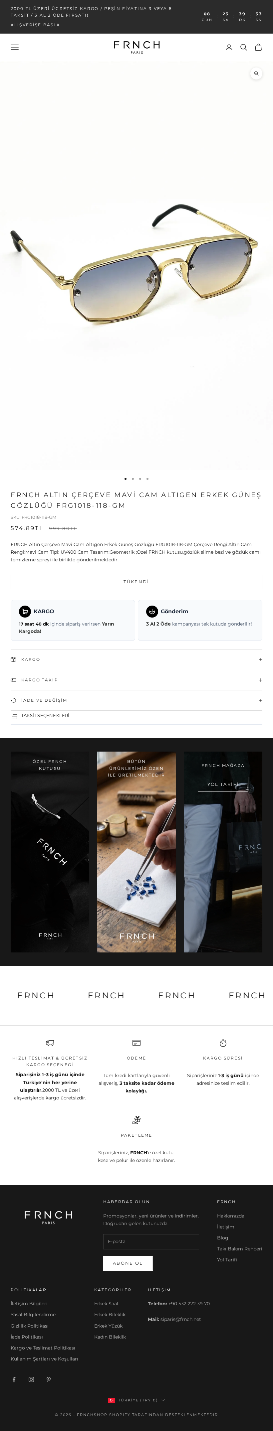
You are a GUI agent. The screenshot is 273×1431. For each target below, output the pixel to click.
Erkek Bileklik (110, 1315)
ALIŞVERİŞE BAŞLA (36, 24)
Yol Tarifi (227, 1260)
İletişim (225, 1227)
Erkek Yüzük (108, 1326)
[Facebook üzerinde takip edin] (14, 1379)
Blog (222, 1238)
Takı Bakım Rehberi (239, 1249)
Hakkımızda (230, 1216)
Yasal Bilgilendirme (33, 1315)
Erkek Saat (106, 1304)
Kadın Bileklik (110, 1337)
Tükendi (136, 581)
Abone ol (128, 1263)
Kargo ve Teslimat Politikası (43, 1348)
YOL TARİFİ (223, 784)
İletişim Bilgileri (29, 1304)
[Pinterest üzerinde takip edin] (48, 1379)
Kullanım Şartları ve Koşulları (44, 1359)
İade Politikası (27, 1337)
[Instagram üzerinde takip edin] (31, 1379)
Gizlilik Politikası (30, 1326)
